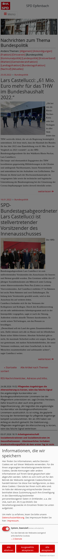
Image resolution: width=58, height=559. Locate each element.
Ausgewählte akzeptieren (27, 549)
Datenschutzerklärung (13, 517)
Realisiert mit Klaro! (47, 555)
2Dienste (16, 538)
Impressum (13, 520)
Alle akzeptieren (47, 549)
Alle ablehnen (8, 549)
